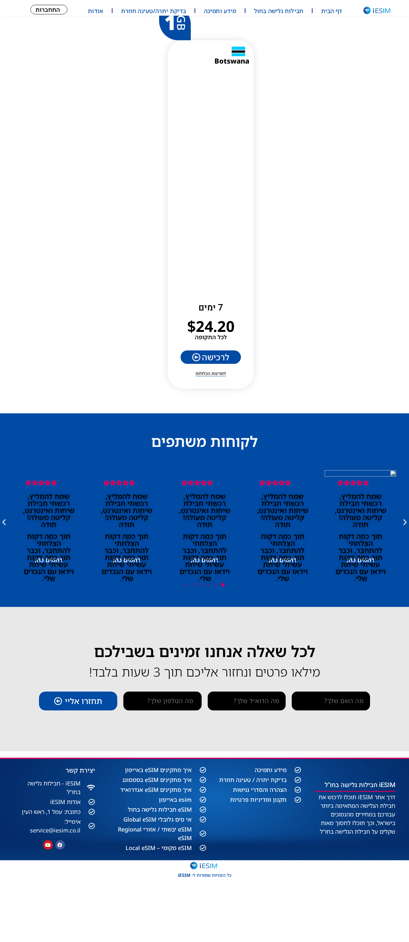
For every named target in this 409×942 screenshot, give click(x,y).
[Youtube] (48, 845)
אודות (95, 11)
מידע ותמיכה (220, 11)
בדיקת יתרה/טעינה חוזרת (153, 11)
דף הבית (331, 11)
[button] (4, 522)
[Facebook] (60, 845)
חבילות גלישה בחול (278, 11)
